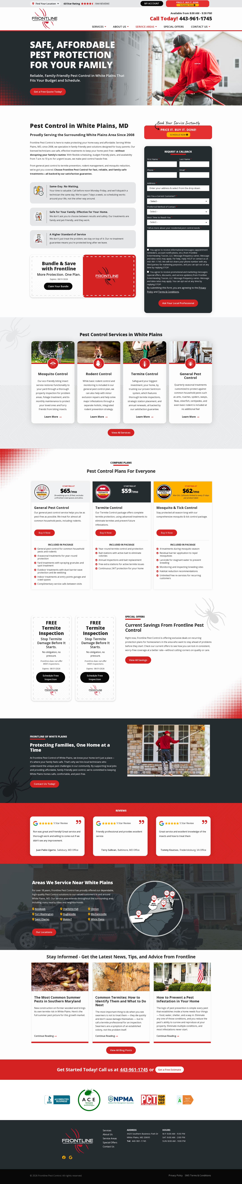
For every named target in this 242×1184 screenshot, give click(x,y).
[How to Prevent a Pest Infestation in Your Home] (182, 1003)
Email (182, 170)
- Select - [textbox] (153, 211)
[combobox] (178, 212)
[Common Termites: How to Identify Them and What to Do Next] (121, 1003)
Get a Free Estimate (169, 1069)
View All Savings (138, 660)
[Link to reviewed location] (57, 823)
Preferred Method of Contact (161, 206)
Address (151, 183)
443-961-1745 (134, 1069)
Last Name (185, 159)
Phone (150, 170)
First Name (152, 159)
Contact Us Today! (44, 783)
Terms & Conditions (168, 291)
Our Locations (44, 932)
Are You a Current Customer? (161, 196)
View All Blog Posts (121, 1050)
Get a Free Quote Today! (48, 91)
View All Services (121, 432)
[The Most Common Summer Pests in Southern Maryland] (59, 1003)
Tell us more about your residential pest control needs (173, 227)
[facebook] (64, 1157)
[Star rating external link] (86, 3)
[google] (70, 1157)
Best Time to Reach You (159, 217)
